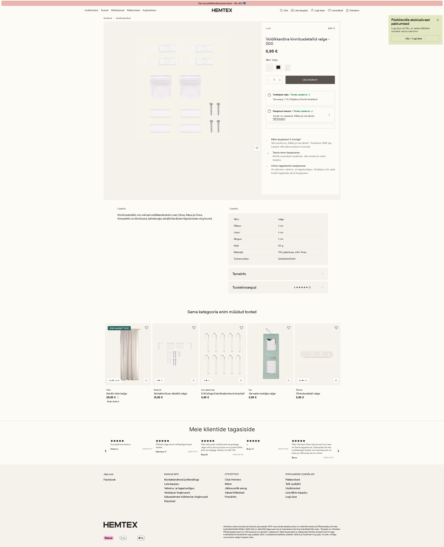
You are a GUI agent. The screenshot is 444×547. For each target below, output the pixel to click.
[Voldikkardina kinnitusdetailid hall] (287, 67)
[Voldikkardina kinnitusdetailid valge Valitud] (269, 67)
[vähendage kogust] (268, 80)
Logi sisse (291, 496)
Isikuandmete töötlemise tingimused (186, 496)
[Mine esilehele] (222, 10)
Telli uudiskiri (293, 484)
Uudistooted (91, 10)
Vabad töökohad (234, 492)
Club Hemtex (233, 479)
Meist (228, 484)
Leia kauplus (171, 484)
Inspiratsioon (149, 10)
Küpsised (169, 501)
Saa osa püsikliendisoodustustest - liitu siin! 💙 (222, 3)
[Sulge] (438, 20)
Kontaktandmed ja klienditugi (181, 479)
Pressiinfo (231, 496)
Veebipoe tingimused (177, 492)
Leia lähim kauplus (296, 492)
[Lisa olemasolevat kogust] (279, 80)
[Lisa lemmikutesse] (257, 148)
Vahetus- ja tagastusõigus (179, 488)
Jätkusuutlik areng (236, 488)
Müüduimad (117, 10)
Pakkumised (133, 10)
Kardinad (108, 18)
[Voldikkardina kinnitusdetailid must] (278, 67)
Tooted (104, 10)
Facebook (109, 479)
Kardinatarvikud (123, 18)
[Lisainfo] (117, 397)
